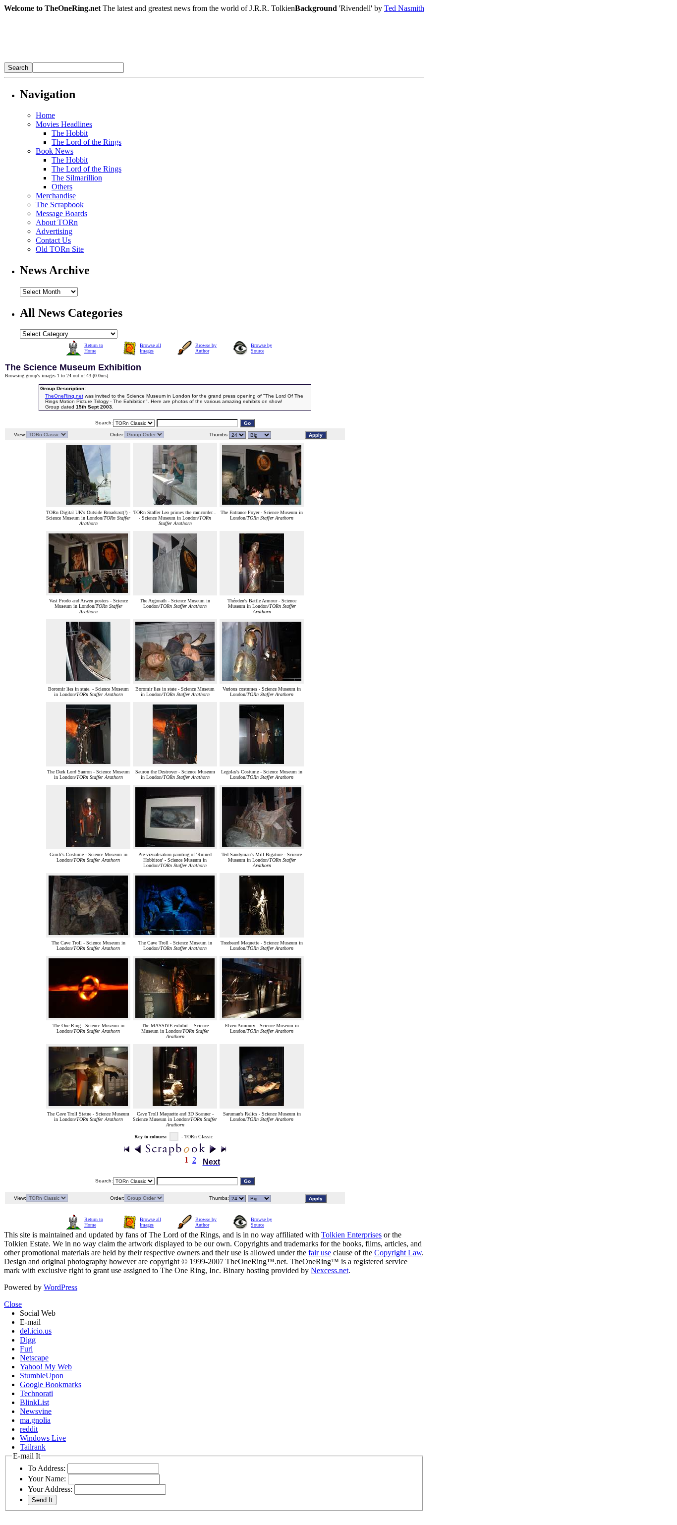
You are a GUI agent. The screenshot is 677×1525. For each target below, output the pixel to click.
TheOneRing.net (64, 396)
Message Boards (61, 213)
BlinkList (34, 1402)
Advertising (54, 231)
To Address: (46, 1468)
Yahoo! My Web (46, 1366)
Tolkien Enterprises (351, 1235)
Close (13, 1304)
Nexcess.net (329, 1270)
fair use (319, 1252)
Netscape (34, 1357)
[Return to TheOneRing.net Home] (152, 60)
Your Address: (50, 1489)
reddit (29, 1429)
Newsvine (36, 1411)
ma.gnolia (35, 1420)
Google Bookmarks (50, 1384)
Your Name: (47, 1478)
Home (45, 115)
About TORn (57, 222)
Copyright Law (398, 1252)
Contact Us (53, 240)
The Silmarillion (77, 178)
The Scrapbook (60, 204)
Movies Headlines (64, 124)
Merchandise (56, 195)
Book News (54, 151)
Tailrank (33, 1447)
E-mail (30, 1322)
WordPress (60, 1287)
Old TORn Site (60, 249)
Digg (28, 1340)
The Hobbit (70, 133)
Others (62, 186)
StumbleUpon (41, 1375)
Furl (26, 1349)
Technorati (36, 1393)
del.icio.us (36, 1331)
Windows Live (43, 1438)
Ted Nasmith (404, 8)
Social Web (38, 1313)
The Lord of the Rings (86, 142)
